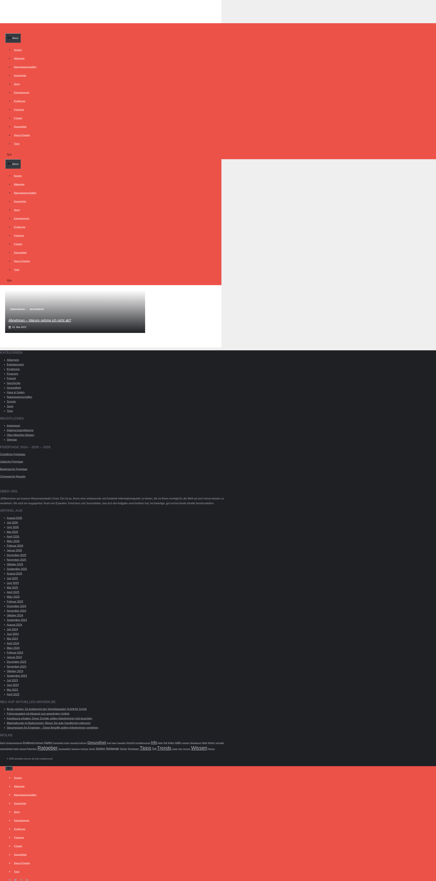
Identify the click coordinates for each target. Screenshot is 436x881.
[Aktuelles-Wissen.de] (21, 31)
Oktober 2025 (15, 564)
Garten (48, 742)
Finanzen (19, 109)
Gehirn (67, 743)
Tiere (16, 143)
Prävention (32, 749)
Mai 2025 (12, 587)
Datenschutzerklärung (20, 430)
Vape (180, 749)
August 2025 (14, 573)
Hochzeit (130, 743)
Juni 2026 (13, 527)
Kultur (171, 743)
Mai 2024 (12, 638)
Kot (165, 743)
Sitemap (12, 439)
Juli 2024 (12, 629)
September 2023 (17, 675)
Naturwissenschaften (25, 67)
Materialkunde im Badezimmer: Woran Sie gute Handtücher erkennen (49, 723)
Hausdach (121, 743)
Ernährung (19, 101)
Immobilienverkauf (142, 743)
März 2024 (13, 648)
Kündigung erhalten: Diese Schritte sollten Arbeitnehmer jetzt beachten (49, 718)
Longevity (186, 743)
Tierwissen (133, 749)
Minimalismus (195, 743)
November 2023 (16, 666)
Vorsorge (186, 749)
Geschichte (20, 75)
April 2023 (13, 694)
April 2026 (13, 536)
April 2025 (13, 592)
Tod (154, 748)
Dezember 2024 (16, 606)
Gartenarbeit (58, 743)
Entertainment (21, 92)
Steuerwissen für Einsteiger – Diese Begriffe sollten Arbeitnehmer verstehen (52, 727)
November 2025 (16, 559)
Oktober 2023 (15, 671)
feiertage (39, 743)
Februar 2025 (15, 601)
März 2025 (13, 596)
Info (154, 742)
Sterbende (112, 748)
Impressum (13, 425)
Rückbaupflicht (64, 749)
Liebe (178, 742)
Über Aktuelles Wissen (20, 435)
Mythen (211, 743)
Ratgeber (47, 748)
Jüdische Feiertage (11, 461)
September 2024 (17, 620)
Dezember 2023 (16, 661)
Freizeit (18, 118)
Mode (204, 743)
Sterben (100, 748)
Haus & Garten (22, 135)
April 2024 (13, 643)
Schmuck (84, 749)
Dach (2, 743)
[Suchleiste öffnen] (9, 155)
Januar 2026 (14, 550)
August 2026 (14, 518)
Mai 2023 (12, 689)
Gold (109, 743)
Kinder (160, 743)
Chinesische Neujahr (13, 476)
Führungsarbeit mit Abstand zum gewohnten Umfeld (38, 713)
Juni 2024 (13, 634)
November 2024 (16, 610)
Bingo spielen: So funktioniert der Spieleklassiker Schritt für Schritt (47, 709)
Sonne (92, 749)
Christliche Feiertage (13, 454)
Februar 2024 (15, 652)
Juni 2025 (13, 583)
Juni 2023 (13, 685)
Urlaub (174, 749)
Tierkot (123, 749)
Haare (113, 743)
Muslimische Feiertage (13, 469)
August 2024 (14, 624)
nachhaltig (219, 743)
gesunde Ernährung (78, 743)
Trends (164, 748)
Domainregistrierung (14, 743)
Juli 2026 (12, 522)
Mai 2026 (12, 532)
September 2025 (17, 569)
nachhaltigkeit (6, 749)
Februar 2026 (15, 545)
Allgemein (19, 58)
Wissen (199, 748)
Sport (17, 84)
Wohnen (211, 749)
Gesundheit (20, 126)
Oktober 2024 (15, 615)
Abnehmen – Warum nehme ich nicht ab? (40, 320)
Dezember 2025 (16, 555)
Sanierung (75, 749)
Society (18, 49)
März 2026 (13, 541)
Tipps (145, 748)
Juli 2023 (12, 680)
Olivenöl (22, 749)
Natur (16, 749)
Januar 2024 (14, 657)
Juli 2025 (12, 578)
